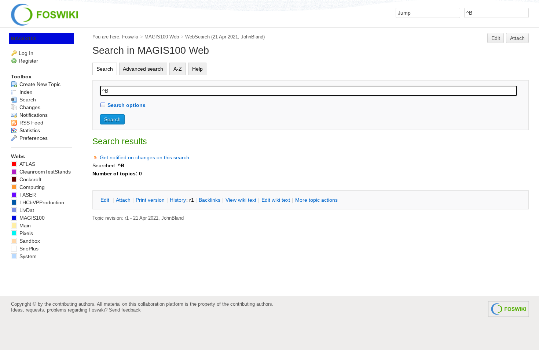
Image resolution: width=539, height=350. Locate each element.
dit (105, 200)
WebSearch (197, 37)
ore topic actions (316, 200)
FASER (27, 195)
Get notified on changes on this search (144, 157)
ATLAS (26, 164)
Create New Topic (39, 84)
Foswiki (130, 37)
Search (104, 69)
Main (24, 225)
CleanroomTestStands (44, 172)
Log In (26, 53)
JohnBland (252, 37)
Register (28, 61)
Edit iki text (275, 200)
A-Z (177, 69)
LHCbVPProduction (41, 202)
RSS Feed (30, 123)
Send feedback (125, 310)
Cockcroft (29, 179)
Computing (31, 187)
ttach (123, 200)
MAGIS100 (24, 38)
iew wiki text (240, 200)
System (27, 256)
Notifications (33, 115)
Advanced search (143, 69)
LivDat (26, 210)
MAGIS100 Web (161, 37)
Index (25, 92)
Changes (29, 107)
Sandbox (29, 241)
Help (197, 69)
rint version (150, 200)
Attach (517, 38)
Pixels (25, 233)
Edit (495, 38)
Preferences (33, 138)
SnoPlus (28, 249)
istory (178, 200)
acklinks (209, 200)
